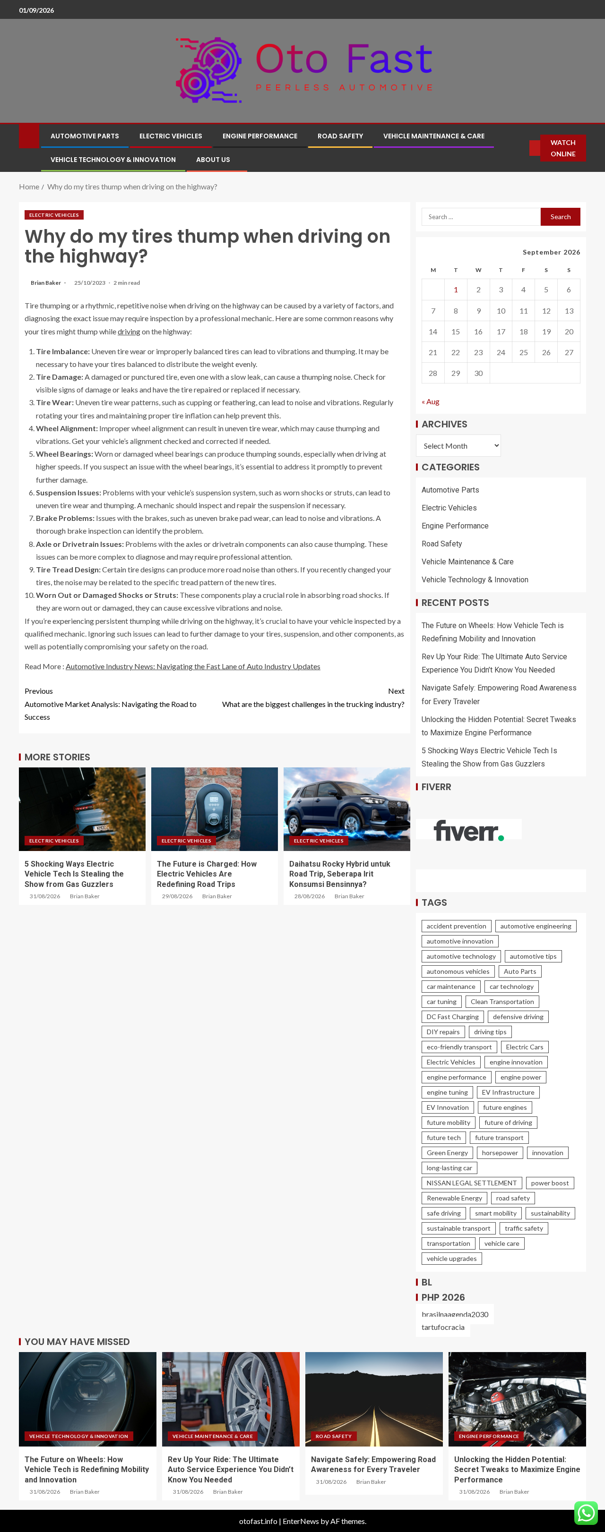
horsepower (500, 1153)
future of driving (508, 1122)
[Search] (523, 148)
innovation (547, 1153)
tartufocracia (443, 1326)
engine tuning (447, 1092)
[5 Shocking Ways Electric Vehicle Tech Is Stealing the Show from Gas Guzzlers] (82, 809)
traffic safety (524, 1228)
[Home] (29, 135)
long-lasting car (449, 1168)
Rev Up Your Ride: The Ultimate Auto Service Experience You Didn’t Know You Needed (231, 1469)
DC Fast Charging (453, 1017)
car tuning (442, 1001)
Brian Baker (46, 282)
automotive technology (461, 956)
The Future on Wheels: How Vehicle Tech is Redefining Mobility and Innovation (87, 1469)
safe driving (444, 1213)
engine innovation (516, 1062)
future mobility (448, 1122)
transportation (448, 1243)
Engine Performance (260, 136)
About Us (213, 159)
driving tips (490, 1032)
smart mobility (496, 1213)
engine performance (456, 1077)
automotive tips (533, 956)
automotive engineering (536, 926)
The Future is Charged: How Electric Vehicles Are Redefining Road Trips (207, 874)
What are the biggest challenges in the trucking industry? (313, 697)
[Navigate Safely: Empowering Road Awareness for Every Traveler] (374, 1399)
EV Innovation (448, 1107)
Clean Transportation (502, 1001)
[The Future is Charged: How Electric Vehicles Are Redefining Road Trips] (214, 809)
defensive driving (518, 1017)
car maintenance (451, 986)
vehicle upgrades (452, 1258)
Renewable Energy (454, 1198)
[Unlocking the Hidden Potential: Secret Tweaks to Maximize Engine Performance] (517, 1399)
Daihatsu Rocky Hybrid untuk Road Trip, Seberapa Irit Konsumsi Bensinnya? (339, 874)
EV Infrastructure (508, 1092)
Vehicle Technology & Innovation (113, 159)
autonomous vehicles (458, 971)
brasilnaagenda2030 (455, 1314)
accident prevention (456, 926)
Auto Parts (520, 971)
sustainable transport (459, 1228)
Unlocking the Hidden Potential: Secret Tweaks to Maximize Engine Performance (517, 1469)
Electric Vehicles (170, 136)
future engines (505, 1107)
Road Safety (340, 136)
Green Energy (447, 1153)
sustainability (550, 1213)
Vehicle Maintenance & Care (433, 136)
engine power (521, 1077)
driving (129, 331)
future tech (444, 1137)
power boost (550, 1183)
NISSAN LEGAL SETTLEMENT (472, 1183)
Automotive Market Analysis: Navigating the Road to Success (111, 703)
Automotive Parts (85, 136)
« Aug (431, 401)
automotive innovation (460, 941)
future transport (499, 1137)
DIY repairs (443, 1032)
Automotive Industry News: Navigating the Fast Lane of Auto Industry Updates (193, 666)
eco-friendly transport (459, 1047)
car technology (512, 986)
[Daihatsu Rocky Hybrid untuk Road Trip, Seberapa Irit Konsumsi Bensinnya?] (347, 809)
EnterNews (301, 1520)
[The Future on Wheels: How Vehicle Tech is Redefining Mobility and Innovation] (87, 1399)
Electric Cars (525, 1047)
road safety (513, 1198)
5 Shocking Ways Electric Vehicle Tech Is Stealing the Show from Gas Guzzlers (74, 874)
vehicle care (501, 1243)
